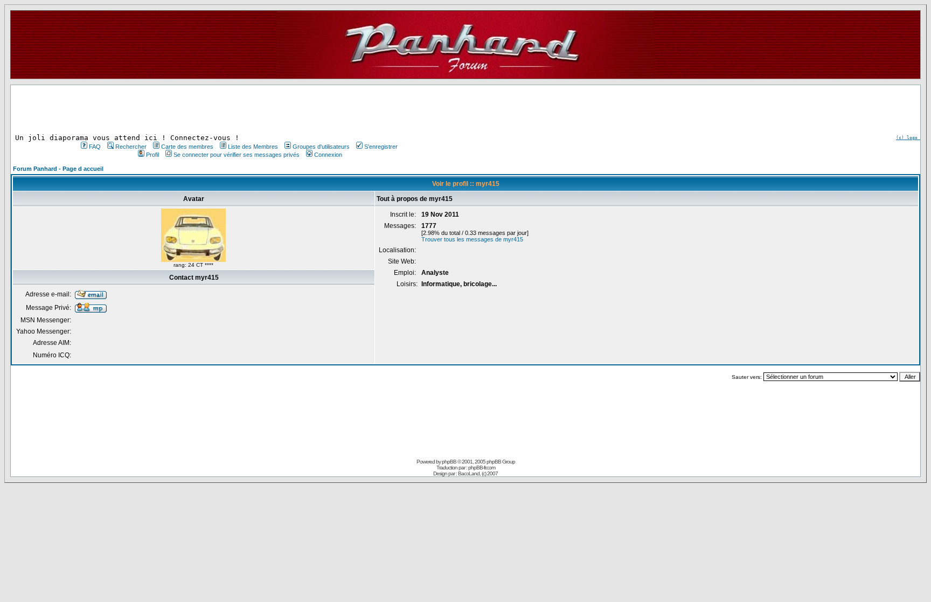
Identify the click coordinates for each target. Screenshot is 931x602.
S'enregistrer (381, 146)
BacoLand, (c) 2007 (478, 473)
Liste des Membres (253, 146)
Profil (152, 154)
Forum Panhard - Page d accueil (58, 168)
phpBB (449, 462)
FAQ (95, 146)
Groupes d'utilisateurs (321, 146)
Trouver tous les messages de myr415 (472, 239)
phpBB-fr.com (481, 467)
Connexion (328, 154)
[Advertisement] (238, 109)
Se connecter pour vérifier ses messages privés (236, 154)
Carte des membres (187, 146)
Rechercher (131, 146)
